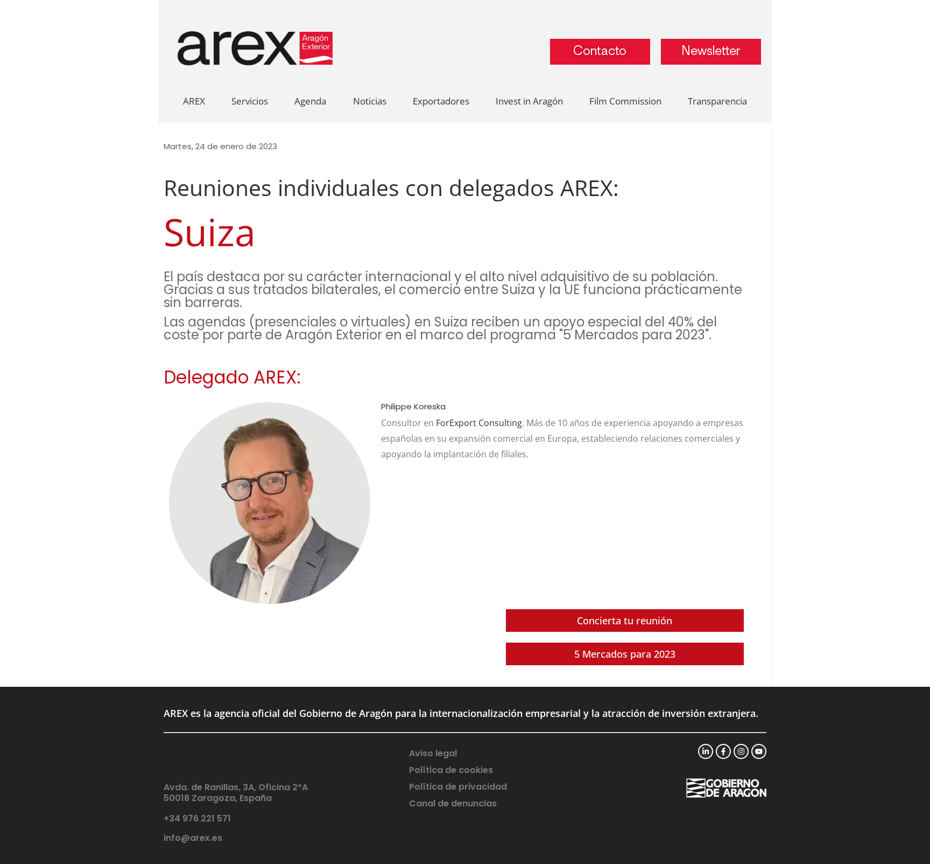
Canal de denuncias (453, 803)
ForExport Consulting (479, 423)
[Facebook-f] (723, 751)
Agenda (310, 101)
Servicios (249, 101)
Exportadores (441, 101)
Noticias (369, 101)
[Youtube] (758, 751)
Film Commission (625, 101)
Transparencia (717, 101)
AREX (194, 101)
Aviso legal (433, 753)
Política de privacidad (458, 787)
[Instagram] (741, 751)
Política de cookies (451, 770)
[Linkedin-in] (705, 751)
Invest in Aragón (529, 101)
